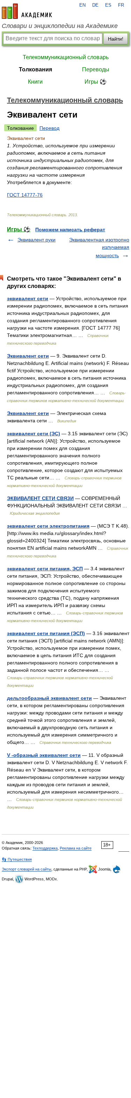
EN (82, 5)
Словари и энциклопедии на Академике (60, 25)
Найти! (115, 39)
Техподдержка (45, 848)
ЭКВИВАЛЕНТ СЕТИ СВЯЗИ (40, 498)
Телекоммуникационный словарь (66, 57)
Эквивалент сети (28, 356)
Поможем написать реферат (70, 229)
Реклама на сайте (76, 848)
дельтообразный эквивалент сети (49, 698)
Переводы (95, 69)
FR (121, 5)
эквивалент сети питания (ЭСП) (46, 633)
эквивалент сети (27, 298)
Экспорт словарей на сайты (26, 869)
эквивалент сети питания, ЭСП (45, 568)
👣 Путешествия (17, 859)
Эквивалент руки (36, 239)
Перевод (49, 128)
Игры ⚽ (96, 82)
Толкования (35, 69)
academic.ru (27, 11)
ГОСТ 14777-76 (25, 195)
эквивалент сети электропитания (48, 526)
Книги (35, 82)
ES (108, 5)
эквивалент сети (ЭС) (33, 433)
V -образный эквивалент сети (44, 755)
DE (95, 5)
